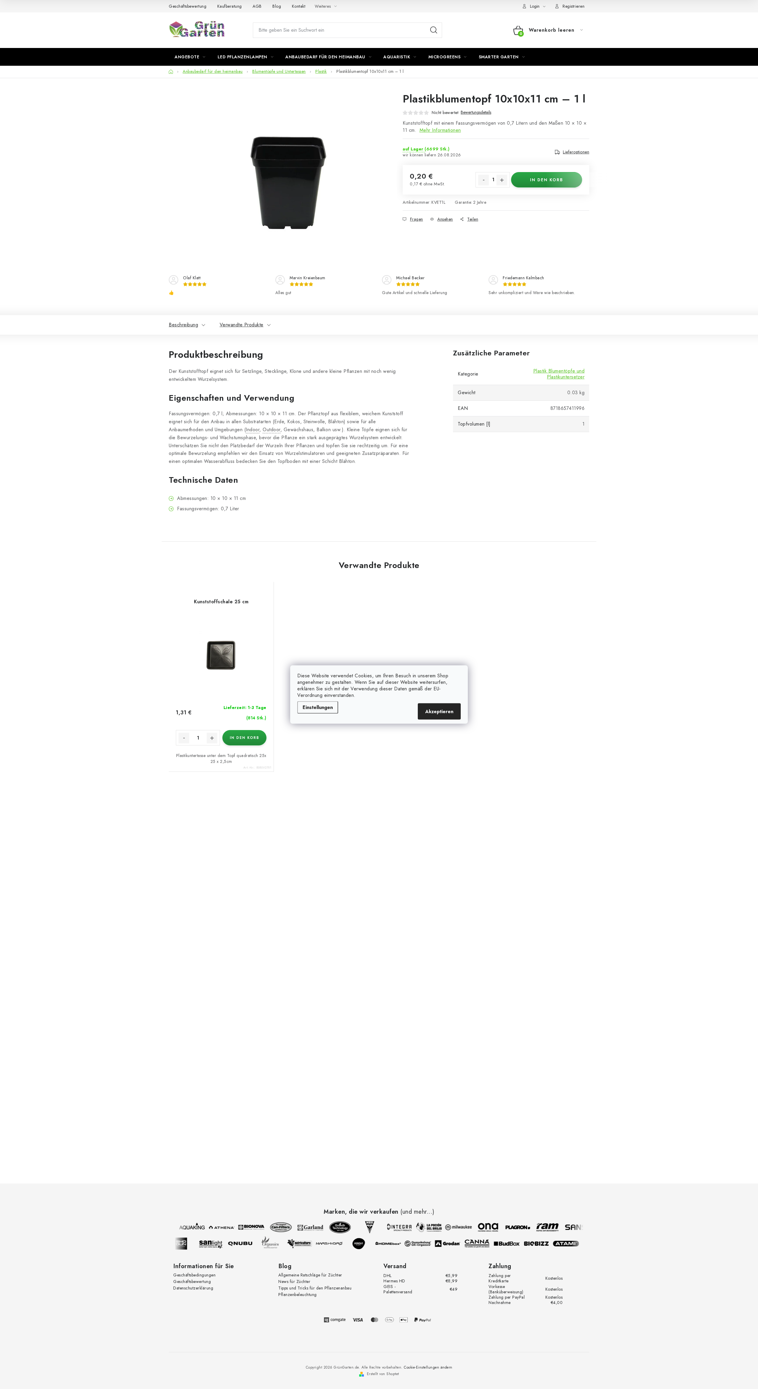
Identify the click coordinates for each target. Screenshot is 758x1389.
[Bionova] (245, 1227)
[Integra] (393, 1227)
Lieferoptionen (576, 152)
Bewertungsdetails (476, 112)
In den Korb (546, 180)
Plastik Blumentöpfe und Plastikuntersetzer (559, 374)
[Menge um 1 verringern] (483, 180)
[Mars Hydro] (335, 1243)
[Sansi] (571, 1227)
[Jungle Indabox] (365, 1243)
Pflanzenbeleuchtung (297, 1294)
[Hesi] (363, 1227)
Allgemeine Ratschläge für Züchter (310, 1275)
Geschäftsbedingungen (194, 1275)
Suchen (433, 30)
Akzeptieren (439, 711)
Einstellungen (318, 707)
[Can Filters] (275, 1227)
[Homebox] (394, 1243)
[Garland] (304, 1227)
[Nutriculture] (305, 1243)
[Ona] (482, 1227)
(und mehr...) (417, 1211)
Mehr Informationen (440, 130)
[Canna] (483, 1243)
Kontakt (299, 6)
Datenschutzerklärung (193, 1288)
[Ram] (541, 1227)
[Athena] (215, 1227)
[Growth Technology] (334, 1227)
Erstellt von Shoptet (383, 1374)
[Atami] (572, 1243)
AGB (257, 6)
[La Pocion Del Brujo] (423, 1227)
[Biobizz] (542, 1243)
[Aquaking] (186, 1227)
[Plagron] (511, 1227)
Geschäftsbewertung (187, 6)
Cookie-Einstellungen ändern (428, 1367)
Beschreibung (183, 324)
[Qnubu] (246, 1243)
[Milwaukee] (452, 1227)
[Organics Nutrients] (276, 1243)
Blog (276, 6)
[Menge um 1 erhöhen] (502, 180)
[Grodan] (453, 1243)
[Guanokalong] (424, 1243)
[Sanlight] (217, 1243)
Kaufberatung (229, 6)
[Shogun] (187, 1243)
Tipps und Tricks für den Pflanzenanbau (314, 1288)
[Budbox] (513, 1243)
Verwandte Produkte (242, 324)
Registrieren (573, 6)
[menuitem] (190, 57)
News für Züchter (294, 1281)
